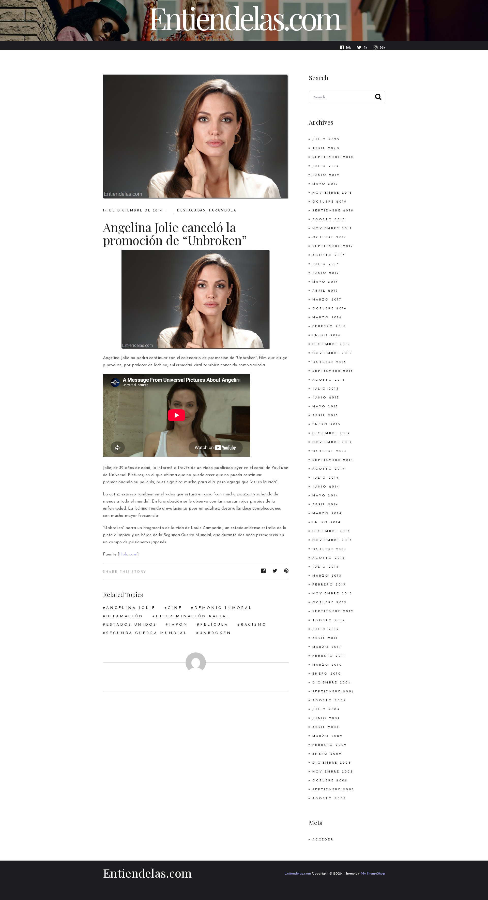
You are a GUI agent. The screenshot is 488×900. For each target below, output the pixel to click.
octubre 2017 (329, 237)
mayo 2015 (325, 406)
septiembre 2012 (333, 611)
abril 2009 (325, 727)
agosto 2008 (329, 798)
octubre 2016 (329, 308)
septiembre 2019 (333, 157)
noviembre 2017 (332, 228)
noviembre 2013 (332, 540)
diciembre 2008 (331, 762)
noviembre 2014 (332, 442)
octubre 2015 (329, 362)
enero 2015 (326, 424)
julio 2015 (325, 388)
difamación (125, 616)
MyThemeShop (373, 874)
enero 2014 (326, 522)
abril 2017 (325, 290)
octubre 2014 (329, 451)
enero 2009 (327, 753)
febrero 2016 (329, 326)
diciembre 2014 (331, 433)
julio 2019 (325, 166)
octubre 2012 (329, 602)
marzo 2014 (327, 513)
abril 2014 (325, 504)
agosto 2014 (328, 468)
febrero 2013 (329, 584)
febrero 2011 (328, 656)
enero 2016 (326, 335)
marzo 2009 (327, 736)
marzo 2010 (327, 664)
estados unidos (131, 625)
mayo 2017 (325, 281)
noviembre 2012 (332, 593)
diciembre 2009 (331, 682)
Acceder (323, 839)
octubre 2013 (329, 549)
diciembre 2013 (331, 531)
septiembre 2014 (333, 460)
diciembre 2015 (331, 344)
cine (175, 608)
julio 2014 (325, 477)
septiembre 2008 (333, 789)
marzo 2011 (326, 647)
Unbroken (216, 633)
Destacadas (191, 210)
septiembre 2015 (333, 371)
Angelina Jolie (131, 608)
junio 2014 (326, 486)
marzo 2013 (327, 575)
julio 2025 (326, 139)
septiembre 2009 (333, 691)
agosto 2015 (328, 379)
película (214, 625)
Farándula (223, 210)
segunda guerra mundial (146, 633)
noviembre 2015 (332, 353)
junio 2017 (326, 273)
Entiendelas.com (147, 873)
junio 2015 (326, 397)
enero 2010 (326, 673)
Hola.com (128, 554)
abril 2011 (325, 638)
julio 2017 (325, 264)
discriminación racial (193, 616)
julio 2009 (326, 709)
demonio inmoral (223, 608)
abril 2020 (326, 148)
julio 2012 (325, 629)
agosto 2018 (328, 219)
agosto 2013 (328, 558)
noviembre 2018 (332, 192)
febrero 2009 (329, 745)
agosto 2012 (328, 620)
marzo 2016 (327, 317)
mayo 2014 (325, 495)
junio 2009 (326, 718)
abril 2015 (325, 415)
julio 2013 (325, 566)
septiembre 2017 (333, 246)
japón (178, 625)
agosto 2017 (328, 255)
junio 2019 (326, 175)
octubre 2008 (329, 780)
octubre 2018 (329, 201)
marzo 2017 (327, 299)
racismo (254, 625)
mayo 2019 (325, 183)
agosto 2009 (329, 700)
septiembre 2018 (333, 210)
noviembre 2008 (332, 771)
